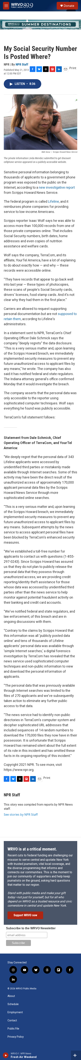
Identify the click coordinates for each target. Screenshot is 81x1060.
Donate (69, 5)
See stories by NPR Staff (21, 814)
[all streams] (76, 1055)
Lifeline (53, 201)
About (11, 996)
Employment (15, 1012)
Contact (12, 1020)
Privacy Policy (16, 1036)
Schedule (13, 1004)
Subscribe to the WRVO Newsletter (31, 928)
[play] (5, 1055)
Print (72, 68)
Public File (13, 1028)
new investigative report (57, 187)
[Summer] (40, 24)
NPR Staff (22, 64)
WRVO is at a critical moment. (32, 849)
